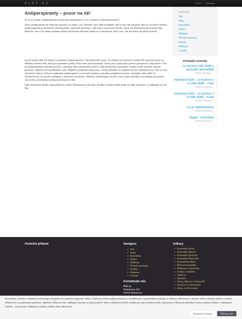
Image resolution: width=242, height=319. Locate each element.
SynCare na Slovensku (189, 284)
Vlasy (181, 20)
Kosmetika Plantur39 (188, 258)
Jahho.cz (181, 275)
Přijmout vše (226, 313)
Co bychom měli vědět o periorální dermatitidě (198, 67)
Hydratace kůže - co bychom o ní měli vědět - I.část (194, 81)
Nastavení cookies (202, 313)
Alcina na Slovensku (187, 288)
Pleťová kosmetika (186, 265)
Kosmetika (184, 25)
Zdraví (182, 29)
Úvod (198, 3)
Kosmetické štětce (186, 261)
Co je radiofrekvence (200, 107)
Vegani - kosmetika (201, 117)
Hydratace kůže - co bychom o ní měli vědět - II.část (194, 95)
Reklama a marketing (188, 268)
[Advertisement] (96, 42)
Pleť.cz (37, 3)
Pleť (181, 16)
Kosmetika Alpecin (186, 252)
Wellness (183, 33)
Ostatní (182, 42)
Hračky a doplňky (186, 271)
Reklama (183, 46)
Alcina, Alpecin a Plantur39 (191, 281)
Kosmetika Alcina (186, 248)
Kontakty (210, 3)
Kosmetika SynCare (187, 255)
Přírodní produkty (188, 37)
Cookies (183, 50)
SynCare (181, 278)
